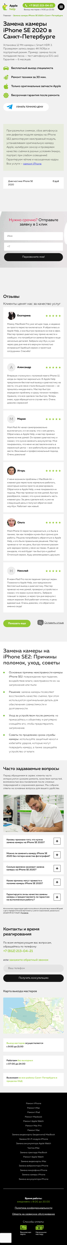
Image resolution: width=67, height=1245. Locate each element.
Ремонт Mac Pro (33, 1126)
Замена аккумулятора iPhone (33, 1179)
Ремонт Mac (33, 1130)
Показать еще (17, 623)
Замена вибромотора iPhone (33, 1166)
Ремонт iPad (33, 1112)
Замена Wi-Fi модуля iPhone (33, 1139)
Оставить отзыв (54, 623)
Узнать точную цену (29, 107)
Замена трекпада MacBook (33, 1153)
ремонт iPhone (32, 164)
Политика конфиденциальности (33, 1208)
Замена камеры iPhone (33, 1175)
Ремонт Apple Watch (33, 1121)
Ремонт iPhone (33, 1103)
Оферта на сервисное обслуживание (33, 1214)
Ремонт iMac (33, 1108)
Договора (24, 913)
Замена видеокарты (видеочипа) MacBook (33, 1135)
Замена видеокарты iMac (33, 1161)
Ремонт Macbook (33, 1117)
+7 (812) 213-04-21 (41, 5)
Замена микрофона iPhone (33, 1170)
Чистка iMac (33, 1148)
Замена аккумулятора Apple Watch (33, 1144)
